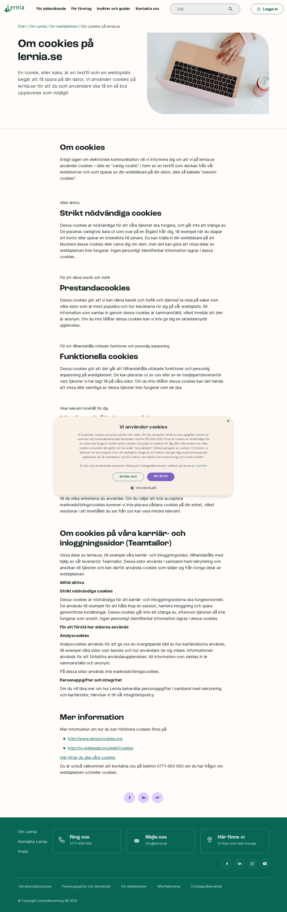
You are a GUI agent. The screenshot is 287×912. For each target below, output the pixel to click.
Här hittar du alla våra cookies (87, 757)
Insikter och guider (113, 8)
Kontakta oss (147, 8)
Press (23, 851)
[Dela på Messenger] (157, 797)
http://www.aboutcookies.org (95, 738)
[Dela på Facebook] (129, 797)
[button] (230, 9)
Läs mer (201, 465)
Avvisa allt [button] (128, 476)
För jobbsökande (51, 8)
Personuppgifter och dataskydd (86, 886)
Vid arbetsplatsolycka (35, 886)
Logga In (270, 9)
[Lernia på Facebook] (226, 865)
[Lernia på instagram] (252, 865)
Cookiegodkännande (206, 886)
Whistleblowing (168, 886)
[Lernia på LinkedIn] (239, 865)
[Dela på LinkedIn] (143, 797)
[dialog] (143, 456)
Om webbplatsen (64, 26)
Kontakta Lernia (32, 841)
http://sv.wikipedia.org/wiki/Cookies (100, 748)
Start (22, 26)
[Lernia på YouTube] (264, 865)
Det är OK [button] (161, 476)
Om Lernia (38, 26)
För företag (81, 8)
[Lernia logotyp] (15, 9)
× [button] (228, 421)
